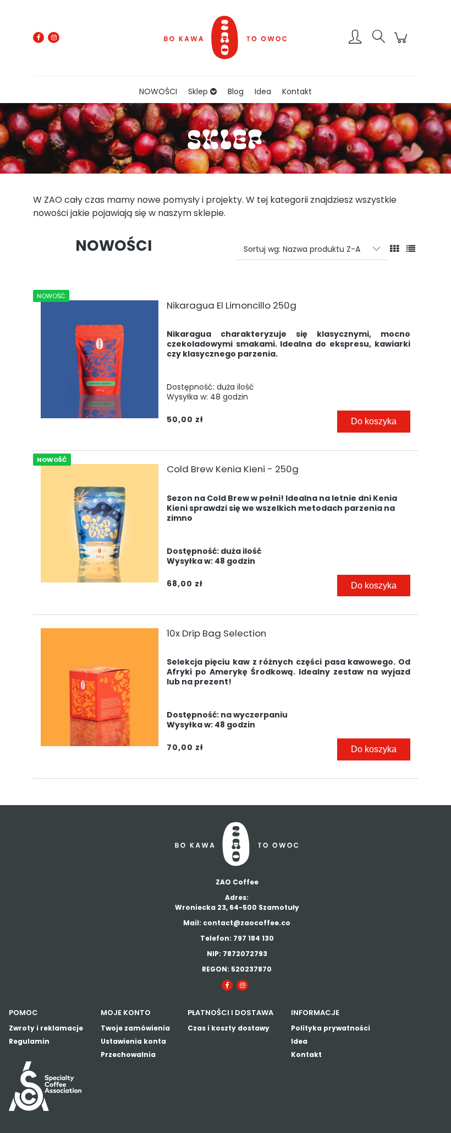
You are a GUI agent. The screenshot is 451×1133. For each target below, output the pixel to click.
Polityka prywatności (330, 1028)
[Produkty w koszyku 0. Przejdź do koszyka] (402, 43)
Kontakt (306, 1054)
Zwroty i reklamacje (46, 1028)
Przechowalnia (128, 1054)
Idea (299, 1041)
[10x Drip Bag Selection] (99, 687)
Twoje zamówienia (135, 1028)
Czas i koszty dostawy (229, 1028)
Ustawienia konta (133, 1041)
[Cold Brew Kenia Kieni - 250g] (99, 523)
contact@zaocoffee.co (246, 922)
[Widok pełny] (410, 248)
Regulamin (29, 1041)
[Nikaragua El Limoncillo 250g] (99, 359)
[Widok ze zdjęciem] (394, 248)
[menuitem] (158, 91)
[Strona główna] (225, 37)
